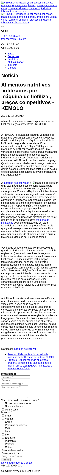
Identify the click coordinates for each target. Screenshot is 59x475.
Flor (7, 434)
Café (7, 428)
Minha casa (11, 409)
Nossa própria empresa (18, 403)
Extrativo (10, 437)
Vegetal (9, 418)
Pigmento (10, 441)
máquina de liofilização (16, 183)
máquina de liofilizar (25, 349)
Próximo (30, 364)
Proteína (9, 444)
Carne (8, 422)
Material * (6, 412)
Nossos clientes (14, 406)
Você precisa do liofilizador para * (20, 400)
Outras (8, 447)
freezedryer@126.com (13, 39)
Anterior (32, 355)
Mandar (6, 460)
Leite (8, 431)
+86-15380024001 (11, 36)
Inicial (11, 53)
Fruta (8, 415)
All (9, 62)
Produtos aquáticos (16, 425)
